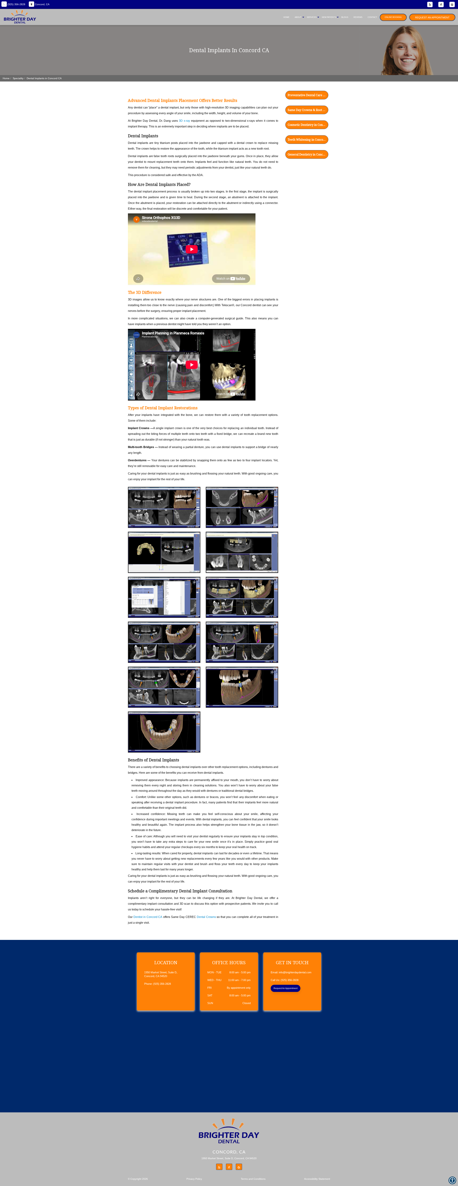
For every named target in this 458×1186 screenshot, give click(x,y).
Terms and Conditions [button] (253, 1178)
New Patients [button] (329, 17)
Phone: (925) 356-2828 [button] (157, 983)
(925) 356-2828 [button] (16, 4)
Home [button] (286, 17)
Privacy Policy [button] (194, 1178)
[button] (307, 94)
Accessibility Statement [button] (317, 1178)
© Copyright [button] (138, 1178)
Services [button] (311, 17)
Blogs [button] (344, 17)
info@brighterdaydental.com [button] (295, 972)
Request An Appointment (286, 988)
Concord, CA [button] (41, 4)
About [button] (298, 17)
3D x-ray (184, 120)
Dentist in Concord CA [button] (147, 916)
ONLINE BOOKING (393, 17)
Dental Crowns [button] (206, 916)
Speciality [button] (18, 78)
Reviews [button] (358, 17)
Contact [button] (372, 17)
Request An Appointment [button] (432, 17)
